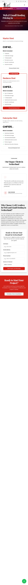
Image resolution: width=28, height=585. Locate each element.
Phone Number (7, 256)
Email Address (6, 250)
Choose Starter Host (14, 68)
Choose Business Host (14, 108)
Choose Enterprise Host (14, 148)
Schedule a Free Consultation (14, 294)
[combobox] (14, 264)
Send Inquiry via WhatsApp (14, 268)
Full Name (5, 243)
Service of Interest (7, 262)
